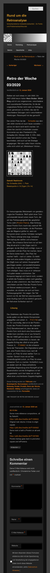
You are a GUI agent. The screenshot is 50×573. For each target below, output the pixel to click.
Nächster (38, 65)
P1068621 (22, 345)
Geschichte (20, 50)
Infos (30, 50)
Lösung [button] (13, 308)
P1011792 (34, 320)
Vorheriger (12, 65)
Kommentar (17, 486)
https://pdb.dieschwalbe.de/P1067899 (24, 436)
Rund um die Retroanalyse (24, 56)
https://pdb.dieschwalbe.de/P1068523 (24, 419)
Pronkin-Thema (23, 222)
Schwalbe (32, 121)
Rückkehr (10, 389)
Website (15, 545)
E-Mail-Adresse (18, 532)
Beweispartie (12, 384)
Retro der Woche (33, 386)
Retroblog (19, 45)
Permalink (26, 391)
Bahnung (10, 386)
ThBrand (29, 381)
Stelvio (9, 50)
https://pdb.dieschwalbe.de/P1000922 (24, 427)
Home (9, 45)
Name (16, 519)
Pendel (17, 386)
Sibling (17, 389)
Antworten (15, 447)
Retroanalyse (32, 45)
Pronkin (23, 386)
